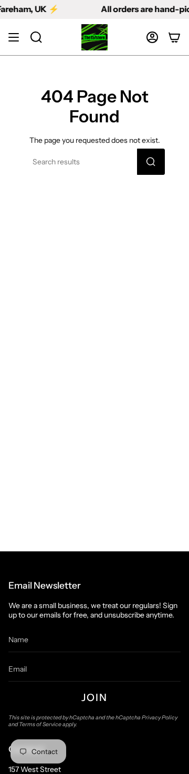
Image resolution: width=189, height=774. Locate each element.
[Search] (151, 162)
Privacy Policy (159, 717)
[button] (36, 37)
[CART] (174, 37)
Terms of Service (40, 724)
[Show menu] (13, 37)
